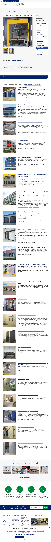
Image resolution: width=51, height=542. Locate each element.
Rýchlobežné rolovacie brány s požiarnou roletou (30, 122)
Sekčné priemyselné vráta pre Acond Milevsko (29, 157)
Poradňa (4, 520)
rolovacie (30, 207)
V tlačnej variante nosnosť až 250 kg (27, 315)
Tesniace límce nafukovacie (17, 60)
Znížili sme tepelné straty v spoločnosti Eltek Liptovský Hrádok (31, 282)
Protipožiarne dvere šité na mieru (26, 427)
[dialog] (25, 534)
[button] (25, 534)
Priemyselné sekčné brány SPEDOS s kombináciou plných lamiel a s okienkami (32, 175)
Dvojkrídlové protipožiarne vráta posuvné (28, 395)
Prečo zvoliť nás (5, 523)
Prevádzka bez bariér (23, 140)
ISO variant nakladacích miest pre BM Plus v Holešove (31, 247)
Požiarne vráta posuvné (23, 379)
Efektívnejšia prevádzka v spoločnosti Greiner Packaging (32, 264)
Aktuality (4, 521)
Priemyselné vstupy (15, 519)
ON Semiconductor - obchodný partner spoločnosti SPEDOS (33, 192)
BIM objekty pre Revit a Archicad (11, 1)
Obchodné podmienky (6, 525)
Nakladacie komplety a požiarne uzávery (28, 411)
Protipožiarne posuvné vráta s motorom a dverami (30, 443)
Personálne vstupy (15, 517)
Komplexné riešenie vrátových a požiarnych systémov (31, 331)
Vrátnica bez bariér (22, 299)
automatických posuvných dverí (27, 205)
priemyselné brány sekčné (23, 207)
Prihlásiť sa (46, 507)
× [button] (49, 527)
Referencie (6, 11)
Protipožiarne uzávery (15, 520)
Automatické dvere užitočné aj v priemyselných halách (31, 229)
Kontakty (4, 518)
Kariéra (13, 524)
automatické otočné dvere (43, 205)
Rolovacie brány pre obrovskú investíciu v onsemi (30, 212)
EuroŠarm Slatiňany (23, 87)
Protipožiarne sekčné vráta (24, 347)
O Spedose (14, 523)
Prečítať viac (27, 532)
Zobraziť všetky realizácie (25, 477)
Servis (13, 521)
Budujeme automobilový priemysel (26, 104)
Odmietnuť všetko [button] (30, 537)
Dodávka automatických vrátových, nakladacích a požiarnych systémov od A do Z (33, 363)
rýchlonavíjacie (36, 207)
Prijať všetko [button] (19, 537)
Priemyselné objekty (13, 11)
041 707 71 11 (22, 5)
